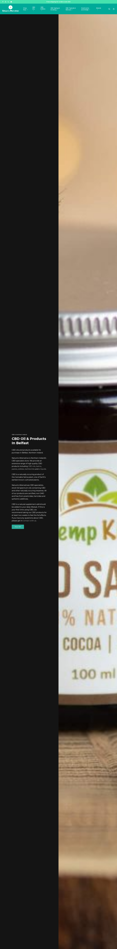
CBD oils (31, 466)
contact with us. (30, 521)
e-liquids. (42, 469)
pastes (14, 469)
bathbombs (30, 469)
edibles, (21, 469)
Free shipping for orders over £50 (58, 2)
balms (38, 466)
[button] (18, 527)
